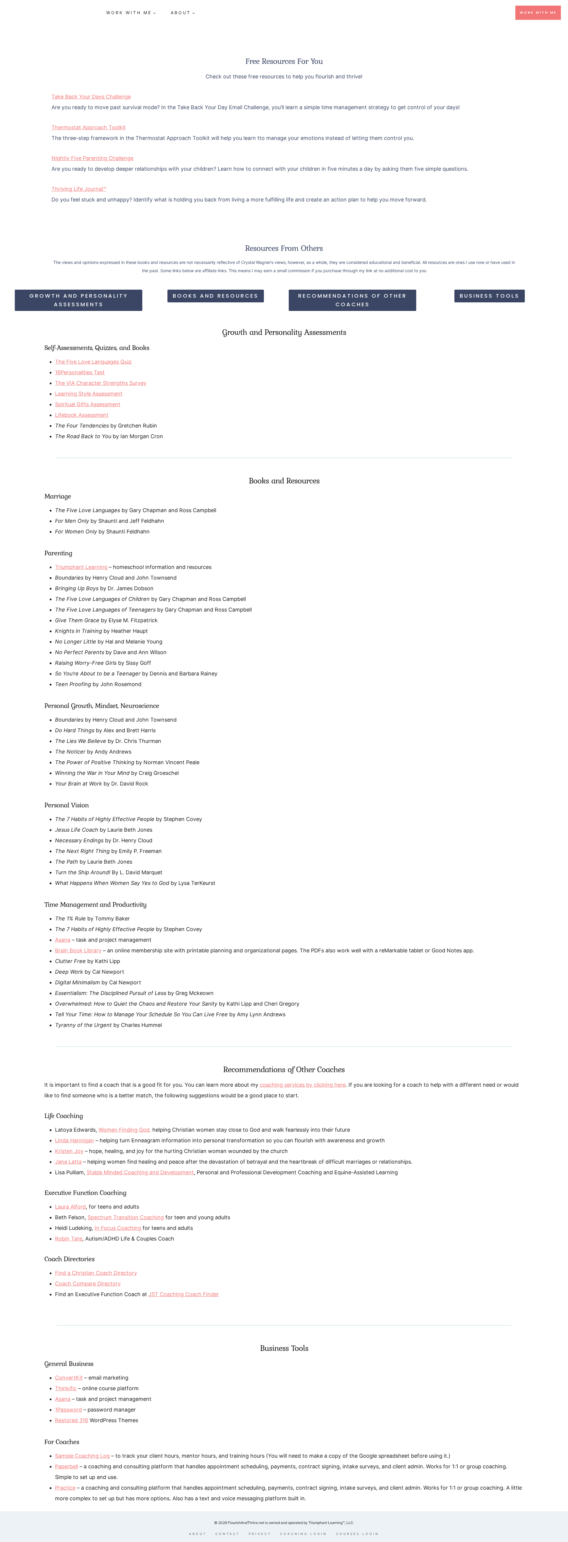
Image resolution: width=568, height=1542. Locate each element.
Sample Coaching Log (82, 1456)
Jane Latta (68, 1162)
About (197, 1533)
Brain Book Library (78, 950)
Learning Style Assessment (88, 394)
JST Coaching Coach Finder (184, 1294)
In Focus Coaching (118, 1228)
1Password (68, 1409)
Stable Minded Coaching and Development (140, 1172)
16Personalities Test (80, 372)
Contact (227, 1533)
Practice (65, 1488)
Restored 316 (71, 1420)
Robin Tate (68, 1238)
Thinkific (66, 1388)
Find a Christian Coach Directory (96, 1273)
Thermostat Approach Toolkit (88, 127)
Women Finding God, (125, 1130)
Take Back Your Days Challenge (91, 96)
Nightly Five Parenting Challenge (92, 158)
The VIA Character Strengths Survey (100, 383)
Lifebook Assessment (82, 415)
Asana (62, 940)
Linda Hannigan (74, 1140)
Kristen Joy (69, 1151)
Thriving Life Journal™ (78, 189)
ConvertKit (69, 1378)
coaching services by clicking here (303, 1085)
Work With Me (538, 12)
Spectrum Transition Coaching (126, 1217)
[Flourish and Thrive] (51, 12)
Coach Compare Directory (88, 1283)
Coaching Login (303, 1533)
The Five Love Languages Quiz (93, 362)
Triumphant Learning (81, 567)
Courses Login (357, 1533)
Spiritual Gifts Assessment (87, 404)
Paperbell (66, 1466)
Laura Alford (70, 1207)
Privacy (260, 1533)
